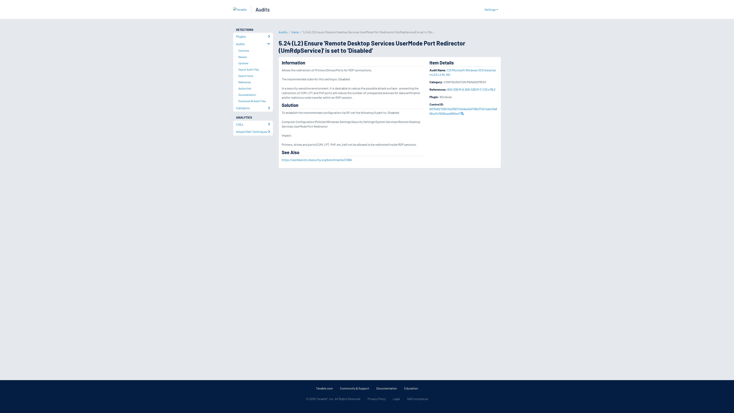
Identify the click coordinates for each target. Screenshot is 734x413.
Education (411, 388)
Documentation (386, 388)
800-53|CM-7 (473, 89)
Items (295, 32)
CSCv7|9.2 (489, 89)
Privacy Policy (377, 399)
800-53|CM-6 (455, 89)
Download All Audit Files (252, 101)
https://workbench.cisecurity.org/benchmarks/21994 (317, 160)
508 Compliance (417, 399)
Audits (263, 9)
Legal (396, 399)
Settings (490, 9)
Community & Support (354, 388)
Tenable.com (324, 388)
